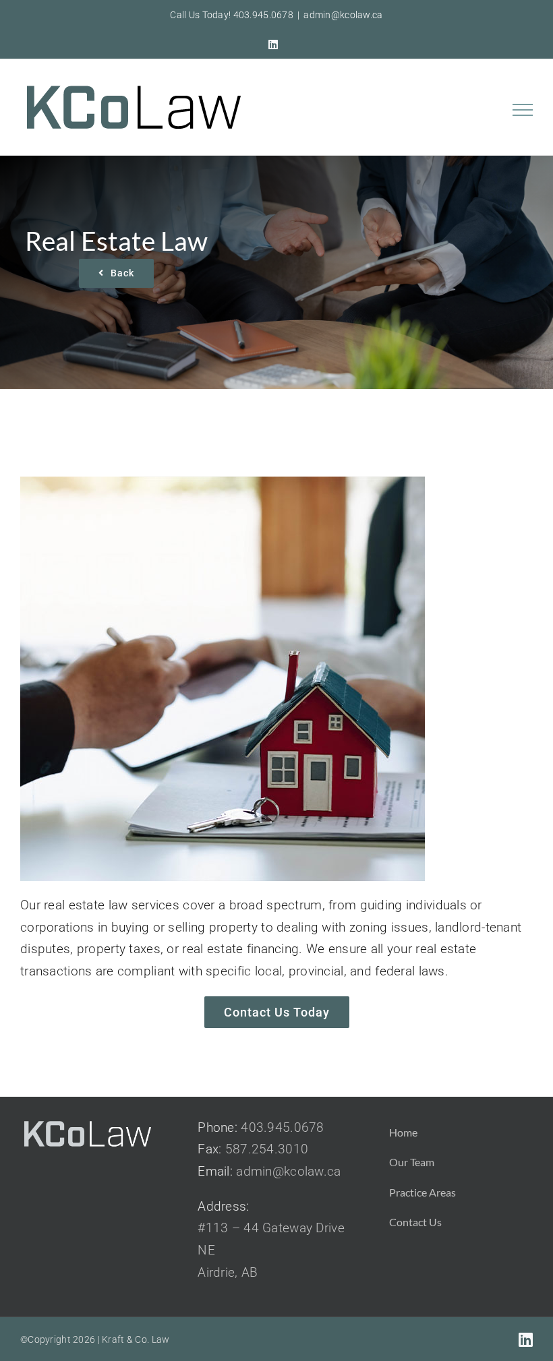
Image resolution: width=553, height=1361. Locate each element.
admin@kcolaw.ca (342, 14)
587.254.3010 (266, 1149)
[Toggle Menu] (523, 110)
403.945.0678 (282, 1127)
